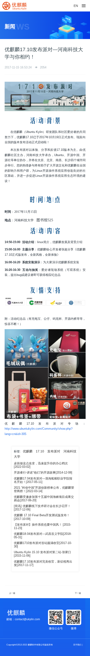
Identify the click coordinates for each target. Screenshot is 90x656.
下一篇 (78, 593)
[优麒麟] (14, 5)
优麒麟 (28, 451)
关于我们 (77, 645)
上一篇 (12, 593)
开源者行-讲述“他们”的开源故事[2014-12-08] (43, 472)
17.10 (40, 451)
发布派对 (53, 451)
